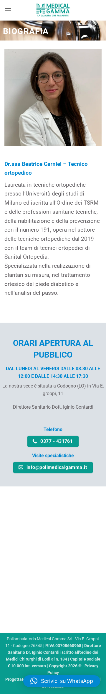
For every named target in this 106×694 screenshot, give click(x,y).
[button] (7, 10)
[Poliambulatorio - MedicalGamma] (53, 10)
